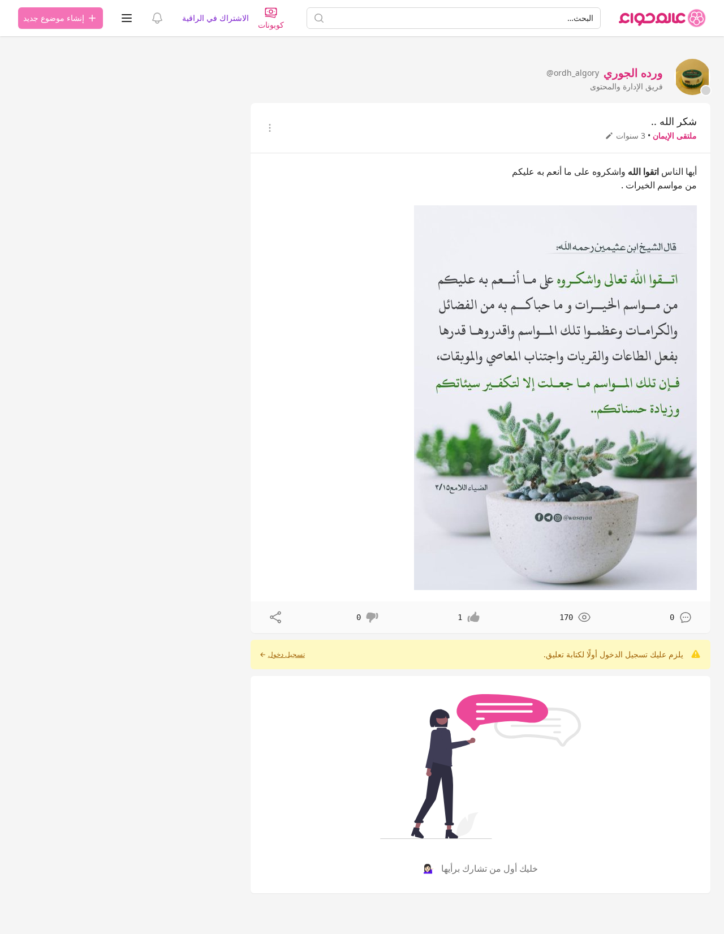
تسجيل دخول (286, 654)
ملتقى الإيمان (675, 135)
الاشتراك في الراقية (215, 17)
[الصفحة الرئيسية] (662, 18)
